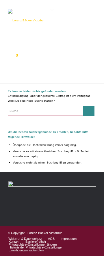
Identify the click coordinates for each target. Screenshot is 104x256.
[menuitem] (25, 238)
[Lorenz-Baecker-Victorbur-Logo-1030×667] (43, 20)
